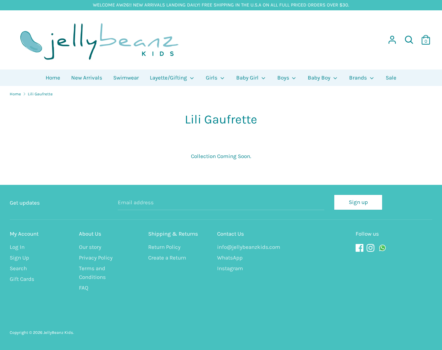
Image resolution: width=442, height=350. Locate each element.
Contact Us (230, 233)
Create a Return (167, 257)
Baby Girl (248, 77)
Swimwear (126, 77)
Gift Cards (22, 279)
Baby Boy (320, 77)
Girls (212, 77)
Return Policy (164, 247)
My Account (24, 233)
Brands (358, 77)
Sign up (358, 202)
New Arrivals (86, 77)
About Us (90, 233)
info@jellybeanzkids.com (247, 247)
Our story (90, 247)
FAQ (83, 287)
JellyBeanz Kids (58, 332)
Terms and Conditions (92, 272)
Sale (391, 77)
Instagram (230, 268)
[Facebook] (360, 248)
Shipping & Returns (173, 233)
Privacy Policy (96, 257)
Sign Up (19, 257)
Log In (17, 247)
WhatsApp (230, 257)
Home (53, 77)
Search (18, 268)
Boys (284, 77)
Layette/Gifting (169, 77)
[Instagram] (371, 248)
